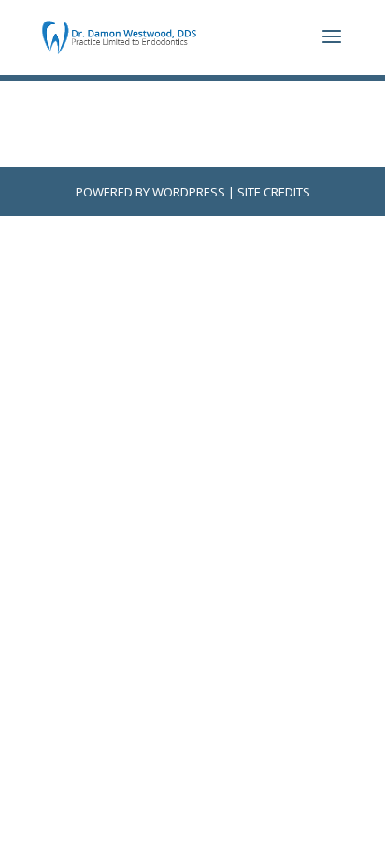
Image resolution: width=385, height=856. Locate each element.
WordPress (188, 191)
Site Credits (273, 191)
